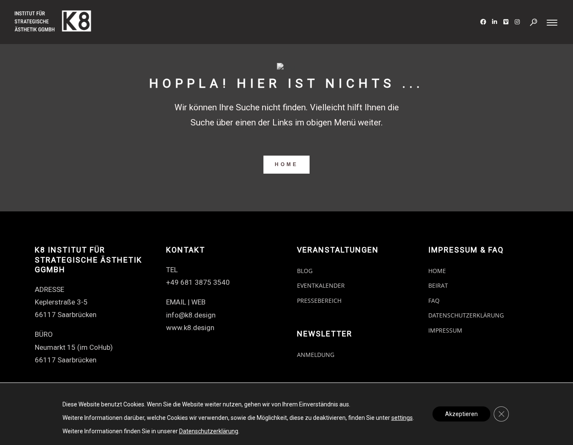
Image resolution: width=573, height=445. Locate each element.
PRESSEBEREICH (319, 300)
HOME (286, 164)
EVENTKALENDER (321, 285)
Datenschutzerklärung (208, 431)
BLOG (305, 271)
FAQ (434, 300)
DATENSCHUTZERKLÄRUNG (466, 315)
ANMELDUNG (315, 355)
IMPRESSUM (445, 330)
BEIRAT (438, 285)
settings (402, 417)
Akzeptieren (461, 414)
